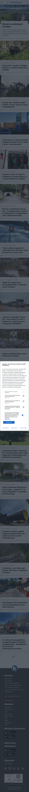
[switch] (23, 396)
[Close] (26, 364)
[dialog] (14, 396)
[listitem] (14, 392)
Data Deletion (5, 428)
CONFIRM (9, 422)
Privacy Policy (23, 428)
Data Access (14, 428)
